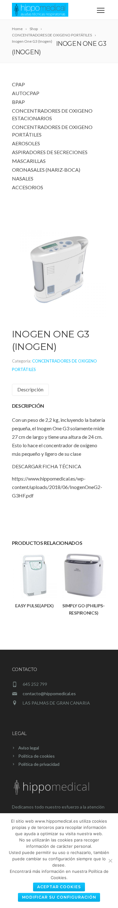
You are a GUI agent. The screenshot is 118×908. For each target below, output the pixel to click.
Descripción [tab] (30, 389)
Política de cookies (36, 756)
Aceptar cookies (59, 886)
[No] (110, 860)
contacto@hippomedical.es (49, 693)
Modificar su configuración (59, 897)
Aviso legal (28, 747)
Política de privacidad (38, 764)
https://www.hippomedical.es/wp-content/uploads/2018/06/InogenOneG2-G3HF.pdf (57, 486)
